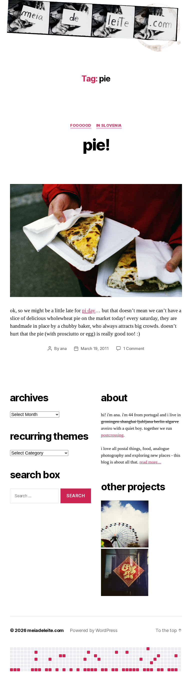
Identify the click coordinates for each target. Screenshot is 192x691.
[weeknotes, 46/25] (36, 669)
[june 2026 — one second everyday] (155, 659)
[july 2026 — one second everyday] (176, 655)
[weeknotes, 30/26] (162, 669)
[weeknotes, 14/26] (106, 669)
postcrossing (112, 435)
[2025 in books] (88, 652)
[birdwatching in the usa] (141, 659)
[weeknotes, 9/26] (88, 669)
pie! (96, 144)
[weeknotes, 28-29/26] (158, 669)
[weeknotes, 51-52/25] (57, 669)
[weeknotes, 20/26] (127, 669)
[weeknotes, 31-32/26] (169, 669)
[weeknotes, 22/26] (134, 669)
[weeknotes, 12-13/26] (102, 669)
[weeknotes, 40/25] (15, 669)
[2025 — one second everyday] (64, 655)
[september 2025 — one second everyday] (36, 652)
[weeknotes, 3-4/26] (71, 669)
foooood (80, 125)
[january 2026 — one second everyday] (85, 659)
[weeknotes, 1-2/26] (64, 669)
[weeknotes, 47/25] (39, 669)
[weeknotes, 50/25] (50, 669)
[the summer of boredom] (148, 648)
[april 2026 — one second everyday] (127, 652)
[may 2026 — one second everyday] (151, 662)
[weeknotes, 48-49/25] (46, 669)
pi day (88, 310)
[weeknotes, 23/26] (137, 669)
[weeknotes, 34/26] (176, 669)
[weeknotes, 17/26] (116, 669)
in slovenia (109, 125)
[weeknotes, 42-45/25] (32, 669)
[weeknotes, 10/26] (92, 669)
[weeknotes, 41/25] (18, 669)
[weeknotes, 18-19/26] (123, 669)
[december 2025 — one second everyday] (60, 655)
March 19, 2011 (94, 348)
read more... (150, 462)
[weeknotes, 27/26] (151, 669)
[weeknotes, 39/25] (11, 669)
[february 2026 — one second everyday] (95, 655)
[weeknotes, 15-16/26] (113, 669)
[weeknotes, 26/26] (148, 669)
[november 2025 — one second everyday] (50, 659)
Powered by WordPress (94, 630)
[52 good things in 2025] (99, 659)
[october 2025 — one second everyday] (36, 659)
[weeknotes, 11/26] (95, 669)
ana (63, 348)
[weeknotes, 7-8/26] (85, 669)
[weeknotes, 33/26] (172, 669)
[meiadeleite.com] (96, 27)
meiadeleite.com (45, 630)
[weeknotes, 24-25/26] (144, 669)
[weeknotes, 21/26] (130, 669)
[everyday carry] (158, 655)
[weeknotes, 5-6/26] (78, 669)
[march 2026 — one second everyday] (116, 652)
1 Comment (133, 348)
